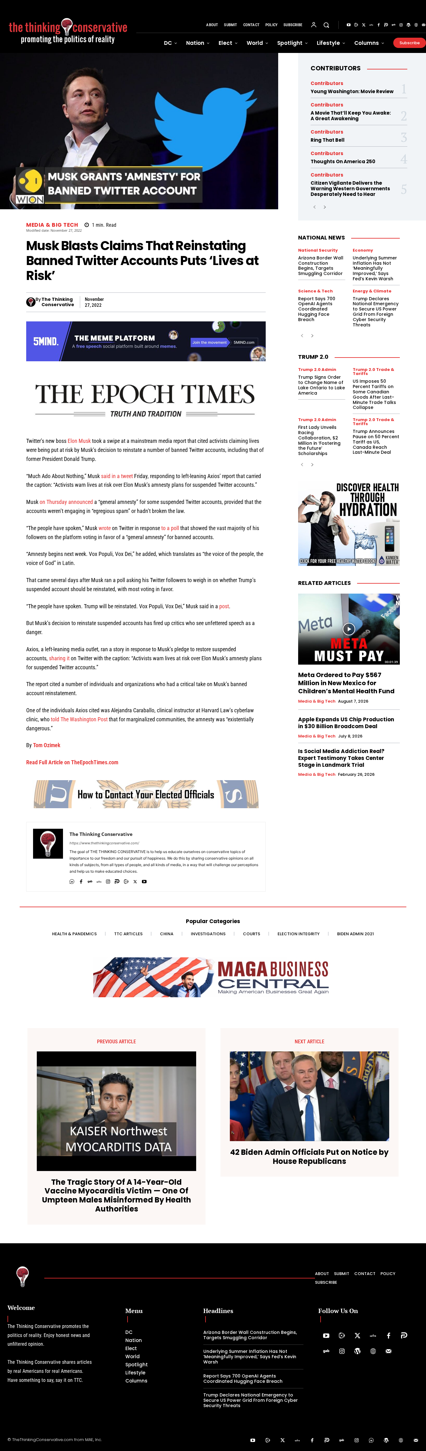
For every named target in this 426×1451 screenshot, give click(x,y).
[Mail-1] (388, 1351)
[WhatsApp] (153, 302)
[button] (326, 24)
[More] (268, 302)
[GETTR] (99, 880)
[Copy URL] (225, 302)
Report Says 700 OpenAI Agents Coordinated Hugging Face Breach (316, 309)
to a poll (170, 528)
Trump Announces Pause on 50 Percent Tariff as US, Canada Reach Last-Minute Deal (376, 441)
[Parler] (386, 25)
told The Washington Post (79, 719)
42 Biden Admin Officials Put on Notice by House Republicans (309, 1157)
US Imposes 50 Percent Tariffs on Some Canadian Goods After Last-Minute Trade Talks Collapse (374, 394)
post (224, 606)
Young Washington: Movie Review (352, 91)
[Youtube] (348, 25)
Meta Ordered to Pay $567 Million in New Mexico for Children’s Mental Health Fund (346, 683)
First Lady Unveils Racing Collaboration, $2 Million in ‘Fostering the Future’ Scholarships (319, 440)
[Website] (416, 25)
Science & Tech (315, 291)
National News (321, 237)
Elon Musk (79, 441)
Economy (363, 250)
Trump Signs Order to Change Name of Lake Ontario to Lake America (321, 385)
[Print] (253, 302)
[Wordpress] (408, 25)
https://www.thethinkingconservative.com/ (104, 843)
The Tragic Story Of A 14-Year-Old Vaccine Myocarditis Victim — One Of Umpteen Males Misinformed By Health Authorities (116, 1196)
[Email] (239, 302)
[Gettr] (371, 25)
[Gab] (393, 25)
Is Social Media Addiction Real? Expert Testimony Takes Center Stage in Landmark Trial (341, 758)
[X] (110, 302)
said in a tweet (117, 476)
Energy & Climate (372, 291)
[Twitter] (363, 25)
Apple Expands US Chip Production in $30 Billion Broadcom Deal (346, 723)
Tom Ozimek (46, 745)
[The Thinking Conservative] (31, 302)
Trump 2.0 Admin (317, 369)
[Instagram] (401, 25)
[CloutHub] (72, 880)
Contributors (336, 68)
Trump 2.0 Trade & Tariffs (373, 371)
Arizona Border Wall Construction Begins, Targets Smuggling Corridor (320, 266)
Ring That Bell (328, 140)
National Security (318, 250)
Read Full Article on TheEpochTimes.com (72, 762)
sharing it (59, 658)
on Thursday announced (66, 502)
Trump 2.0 (313, 357)
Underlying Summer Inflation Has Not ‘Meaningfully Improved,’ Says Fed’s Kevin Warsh (375, 268)
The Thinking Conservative (57, 302)
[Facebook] (378, 25)
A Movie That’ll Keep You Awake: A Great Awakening (351, 116)
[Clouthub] (371, 1441)
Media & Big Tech (52, 225)
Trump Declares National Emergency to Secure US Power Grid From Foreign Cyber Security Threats (376, 312)
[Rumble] (356, 25)
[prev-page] (314, 207)
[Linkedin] (196, 302)
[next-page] (324, 207)
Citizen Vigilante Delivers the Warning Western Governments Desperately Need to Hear (350, 188)
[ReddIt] (210, 302)
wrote (105, 528)
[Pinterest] (182, 302)
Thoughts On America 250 (343, 161)
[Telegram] (167, 302)
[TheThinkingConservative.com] (68, 26)
